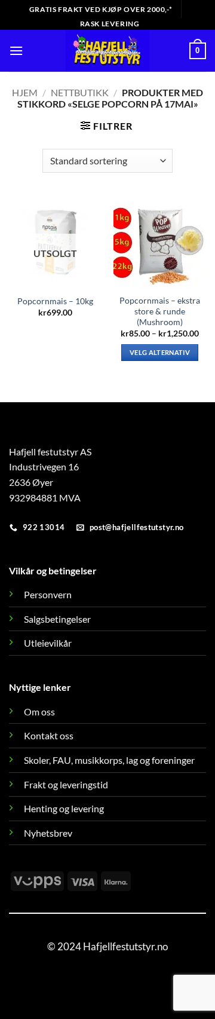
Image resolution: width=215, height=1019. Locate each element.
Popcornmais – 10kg (55, 301)
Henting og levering (64, 808)
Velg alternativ (160, 352)
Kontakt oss (48, 735)
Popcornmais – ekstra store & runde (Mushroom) (159, 311)
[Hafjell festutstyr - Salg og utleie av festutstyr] (108, 51)
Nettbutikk (80, 92)
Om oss (39, 711)
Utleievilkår (48, 642)
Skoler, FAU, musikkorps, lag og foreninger (109, 760)
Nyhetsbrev (48, 833)
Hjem (25, 92)
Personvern (48, 594)
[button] (16, 50)
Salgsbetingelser (57, 619)
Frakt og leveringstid (66, 784)
